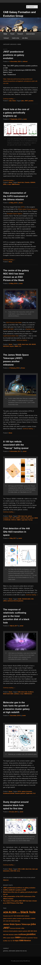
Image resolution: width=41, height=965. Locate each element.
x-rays (9, 184)
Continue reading (9, 99)
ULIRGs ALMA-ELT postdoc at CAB (14, 890)
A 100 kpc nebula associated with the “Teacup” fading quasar (16, 445)
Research (20, 34)
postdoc (31, 101)
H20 (32, 599)
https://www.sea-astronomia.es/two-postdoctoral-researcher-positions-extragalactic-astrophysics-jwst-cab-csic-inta (20, 81)
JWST (26, 101)
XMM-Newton (16, 184)
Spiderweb (29, 793)
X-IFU (22, 207)
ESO (30, 344)
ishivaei (25, 61)
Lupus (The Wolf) (8, 329)
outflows (23, 518)
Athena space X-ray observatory (27, 209)
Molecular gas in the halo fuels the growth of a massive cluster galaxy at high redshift (16, 707)
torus (18, 871)
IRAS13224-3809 (8, 694)
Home (5, 34)
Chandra (27, 182)
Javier (25, 119)
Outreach (6, 38)
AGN (19, 516)
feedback (31, 692)
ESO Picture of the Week (14, 322)
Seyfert (12, 346)
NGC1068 (13, 871)
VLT (20, 346)
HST (14, 518)
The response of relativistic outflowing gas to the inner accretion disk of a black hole (16, 616)
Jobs (10, 101)
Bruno (21, 203)
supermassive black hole (10, 336)
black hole (21, 182)
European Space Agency (14, 214)
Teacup (30, 520)
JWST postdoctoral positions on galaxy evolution (13, 55)
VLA (34, 793)
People (12, 34)
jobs (22, 101)
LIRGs (5, 601)
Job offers (25, 38)
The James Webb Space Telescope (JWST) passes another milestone (16, 359)
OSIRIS (18, 518)
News (14, 101)
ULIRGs (5, 940)
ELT (12, 916)
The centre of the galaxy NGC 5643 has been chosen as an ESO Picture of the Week (16, 275)
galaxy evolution (7, 918)
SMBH (16, 346)
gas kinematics (26, 918)
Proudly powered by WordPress (20, 961)
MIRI (29, 931)
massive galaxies (20, 793)
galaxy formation (27, 791)
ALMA (19, 344)
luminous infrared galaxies (15, 601)
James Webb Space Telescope (16, 924)
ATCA (19, 791)
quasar (32, 518)
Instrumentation (30, 34)
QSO (27, 518)
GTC (10, 518)
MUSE (34, 344)
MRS (32, 931)
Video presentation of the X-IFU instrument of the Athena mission (15, 196)
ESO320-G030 (26, 599)
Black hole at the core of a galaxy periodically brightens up (16, 112)
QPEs (5, 184)
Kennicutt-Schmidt (8, 793)
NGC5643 (6, 346)
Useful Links (15, 38)
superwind (24, 520)
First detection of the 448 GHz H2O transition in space (16, 531)
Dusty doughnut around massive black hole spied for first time (15, 805)
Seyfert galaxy (30, 329)
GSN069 (32, 182)
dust (33, 869)
